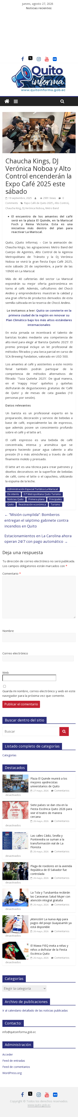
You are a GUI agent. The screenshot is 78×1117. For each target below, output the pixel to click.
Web (5, 672)
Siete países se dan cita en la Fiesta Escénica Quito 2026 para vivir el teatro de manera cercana (51, 811)
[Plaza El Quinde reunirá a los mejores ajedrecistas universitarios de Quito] (15, 777)
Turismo (55, 504)
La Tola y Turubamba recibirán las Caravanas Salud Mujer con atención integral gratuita (50, 896)
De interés (13, 494)
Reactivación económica (32, 504)
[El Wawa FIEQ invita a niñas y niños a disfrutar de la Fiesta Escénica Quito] (15, 944)
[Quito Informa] (39, 67)
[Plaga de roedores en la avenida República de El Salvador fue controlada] (15, 864)
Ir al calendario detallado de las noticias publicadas (35, 1010)
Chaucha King (13, 208)
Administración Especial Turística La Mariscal (32, 489)
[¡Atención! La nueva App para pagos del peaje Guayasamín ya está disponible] (15, 917)
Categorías (9, 755)
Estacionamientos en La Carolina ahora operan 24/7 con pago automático (38, 538)
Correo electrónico (15, 653)
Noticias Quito (15, 499)
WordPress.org (12, 1073)
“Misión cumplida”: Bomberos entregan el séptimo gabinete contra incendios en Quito (36, 520)
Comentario (11, 573)
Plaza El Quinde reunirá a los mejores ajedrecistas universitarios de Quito (48, 782)
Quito (10, 504)
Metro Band (52, 208)
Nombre (8, 631)
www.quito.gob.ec (39, 1105)
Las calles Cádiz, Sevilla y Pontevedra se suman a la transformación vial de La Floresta (47, 841)
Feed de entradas (13, 1060)
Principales (55, 499)
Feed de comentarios (16, 1067)
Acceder (7, 1054)
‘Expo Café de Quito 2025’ (38, 203)
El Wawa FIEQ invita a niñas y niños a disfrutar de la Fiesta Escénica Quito (49, 949)
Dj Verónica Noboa (33, 208)
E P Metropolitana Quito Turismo (42, 494)
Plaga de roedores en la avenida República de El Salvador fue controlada (51, 870)
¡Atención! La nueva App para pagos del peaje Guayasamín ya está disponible (51, 923)
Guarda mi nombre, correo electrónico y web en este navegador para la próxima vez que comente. (38, 693)
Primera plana (36, 499)
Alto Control (61, 203)
